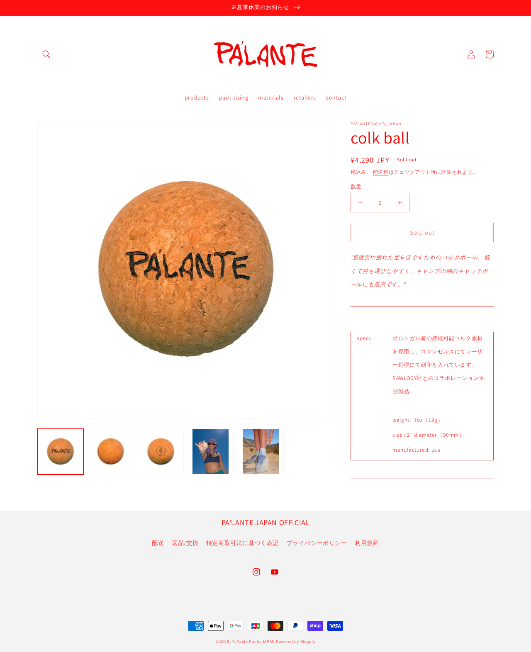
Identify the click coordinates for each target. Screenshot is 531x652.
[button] (46, 54)
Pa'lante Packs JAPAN (253, 641)
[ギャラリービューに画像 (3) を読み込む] (161, 452)
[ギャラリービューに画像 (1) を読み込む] (60, 452)
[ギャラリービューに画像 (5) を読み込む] (261, 452)
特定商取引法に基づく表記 (242, 543)
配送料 (381, 172)
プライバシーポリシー (317, 543)
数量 (356, 186)
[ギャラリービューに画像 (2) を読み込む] (111, 452)
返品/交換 (185, 543)
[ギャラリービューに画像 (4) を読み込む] (211, 452)
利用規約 (367, 543)
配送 (158, 543)
